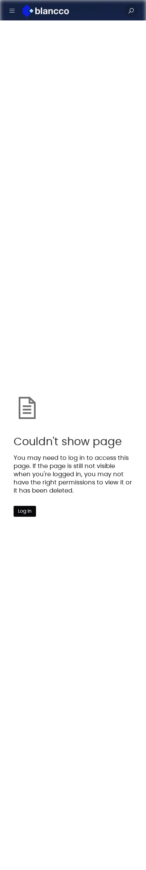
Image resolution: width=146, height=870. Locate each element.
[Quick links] (70, 11)
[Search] (131, 11)
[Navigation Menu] (12, 11)
